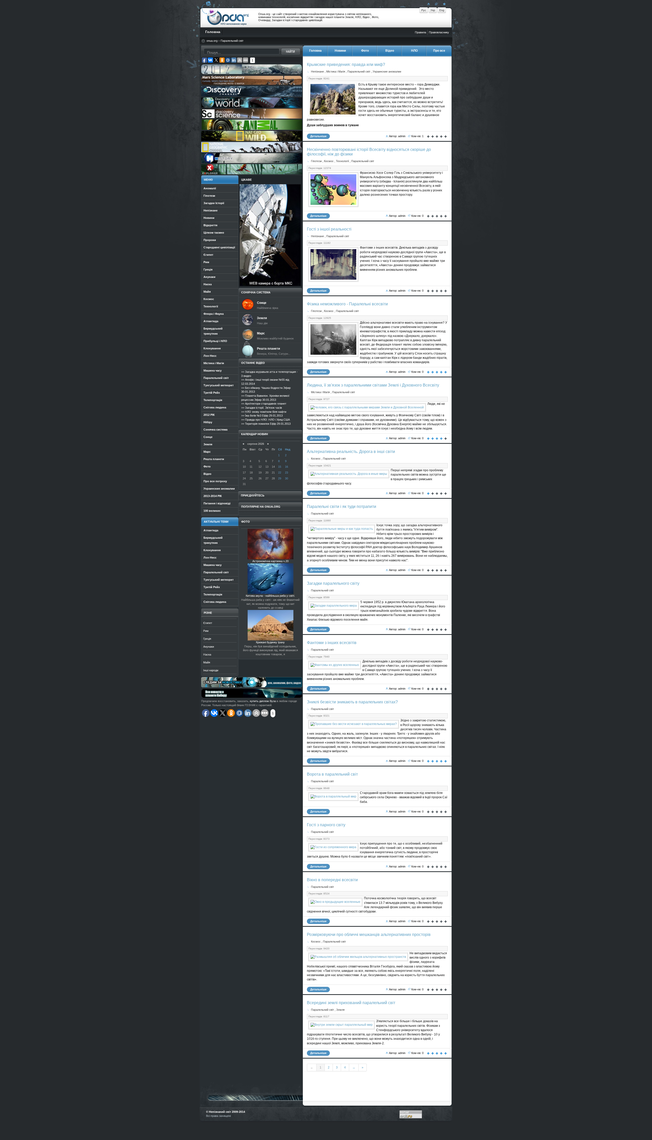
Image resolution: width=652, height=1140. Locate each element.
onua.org (212, 40)
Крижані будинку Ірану (270, 642)
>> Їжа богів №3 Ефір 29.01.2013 (262, 415)
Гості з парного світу (326, 825)
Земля (340, 1009)
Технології (342, 161)
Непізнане (317, 71)
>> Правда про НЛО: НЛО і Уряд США (265, 419)
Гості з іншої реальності (329, 229)
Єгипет (207, 622)
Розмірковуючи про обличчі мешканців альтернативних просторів (369, 934)
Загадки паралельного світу (333, 583)
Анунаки (208, 646)
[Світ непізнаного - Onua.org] (443, 3)
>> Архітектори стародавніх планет (263, 403)
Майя (206, 662)
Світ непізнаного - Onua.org (228, 17)
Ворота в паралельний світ (332, 774)
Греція (207, 638)
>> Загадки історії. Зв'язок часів (261, 407)
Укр (432, 10)
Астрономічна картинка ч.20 (270, 561)
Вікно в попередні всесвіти (332, 880)
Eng (441, 10)
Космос (329, 161)
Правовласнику (439, 32)
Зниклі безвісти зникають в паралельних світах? (352, 702)
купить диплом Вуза (263, 701)
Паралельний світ (232, 40)
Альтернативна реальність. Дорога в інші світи (351, 451)
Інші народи (210, 670)
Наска (207, 654)
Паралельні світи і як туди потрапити (341, 506)
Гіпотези (316, 161)
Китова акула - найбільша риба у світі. (270, 595)
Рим (206, 630)
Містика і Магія (335, 71)
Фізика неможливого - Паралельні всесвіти (347, 304)
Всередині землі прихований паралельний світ (351, 1003)
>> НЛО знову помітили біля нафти (263, 411)
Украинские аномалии (387, 71)
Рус (423, 10)
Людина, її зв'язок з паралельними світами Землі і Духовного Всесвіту (373, 385)
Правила (420, 32)
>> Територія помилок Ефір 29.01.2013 (266, 423)
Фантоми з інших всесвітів (332, 642)
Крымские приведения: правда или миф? (346, 64)
